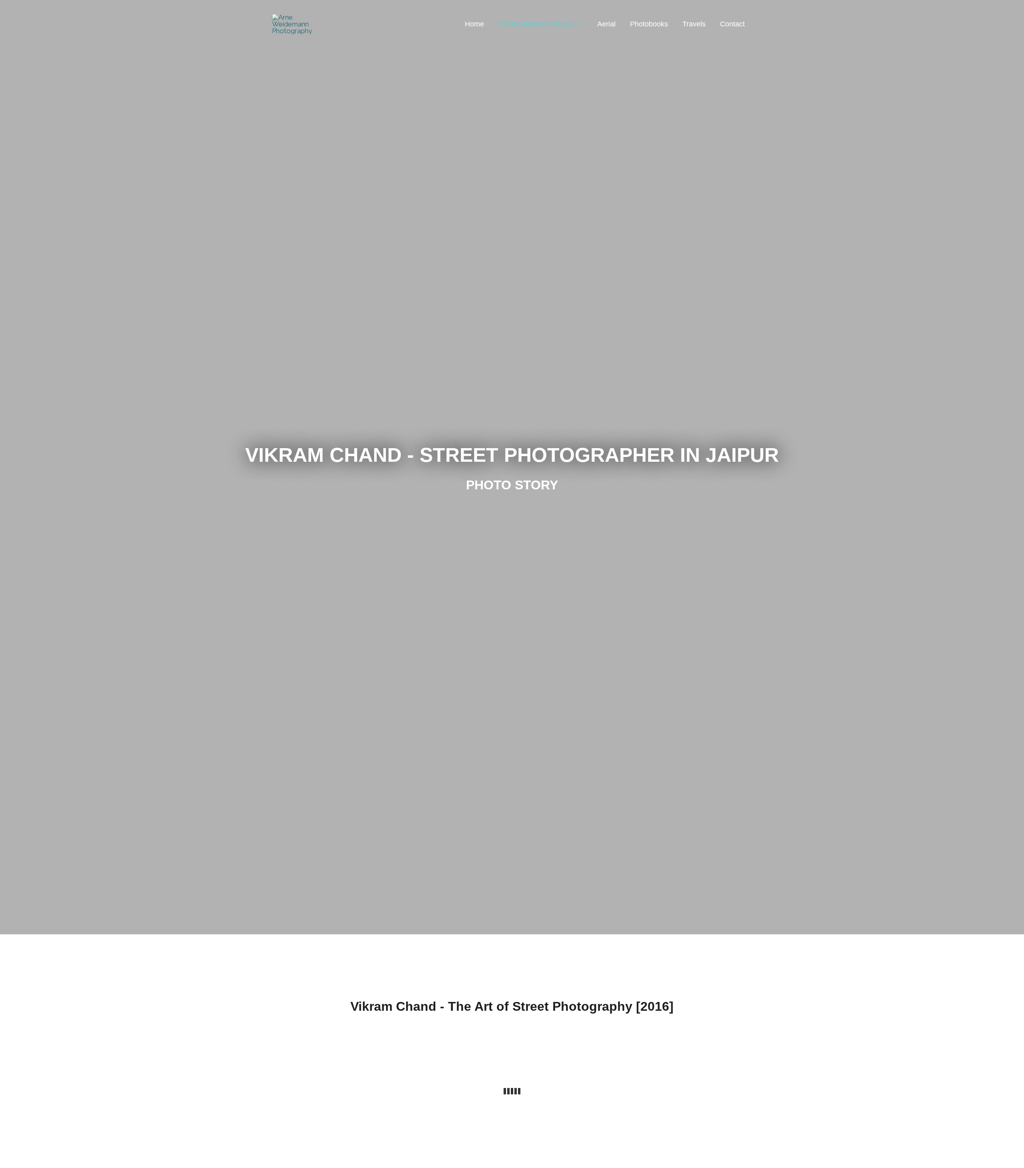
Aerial (606, 24)
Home (474, 24)
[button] (578, 24)
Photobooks (649, 24)
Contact (732, 24)
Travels (694, 24)
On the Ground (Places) (536, 24)
